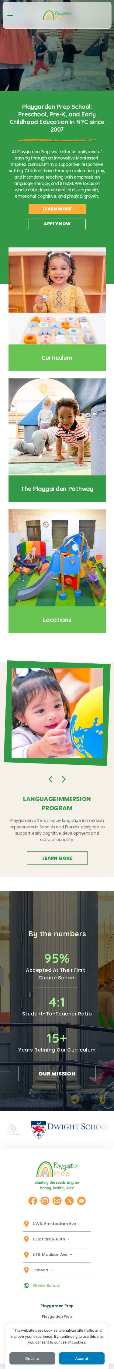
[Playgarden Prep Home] (57, 15)
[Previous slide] (50, 779)
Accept (81, 1358)
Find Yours (57, 619)
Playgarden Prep (57, 1316)
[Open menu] (10, 15)
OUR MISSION (57, 1073)
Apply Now (57, 224)
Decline (32, 1358)
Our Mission (57, 357)
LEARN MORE (57, 858)
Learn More (57, 209)
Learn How (57, 488)
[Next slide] (63, 779)
